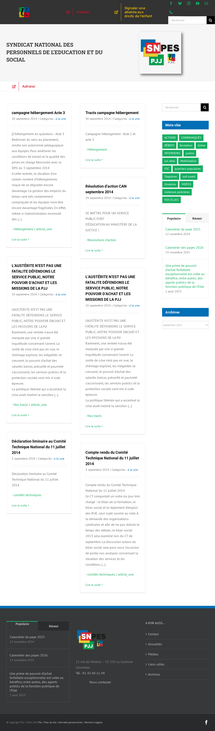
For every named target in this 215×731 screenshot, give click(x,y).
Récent (197, 218)
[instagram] (188, 3)
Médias (153, 654)
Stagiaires (170, 176)
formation (186, 145)
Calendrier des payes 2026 (184, 247)
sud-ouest (188, 176)
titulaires (170, 184)
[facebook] (171, 3)
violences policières (177, 192)
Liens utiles (156, 664)
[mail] (206, 3)
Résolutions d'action (101, 240)
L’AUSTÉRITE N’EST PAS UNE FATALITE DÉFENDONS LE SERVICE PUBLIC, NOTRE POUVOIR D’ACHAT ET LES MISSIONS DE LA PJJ (37, 277)
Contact (153, 634)
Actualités (155, 644)
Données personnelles (70, 722)
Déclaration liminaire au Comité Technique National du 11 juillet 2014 (39, 447)
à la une (61, 119)
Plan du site (50, 722)
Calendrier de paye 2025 (183, 229)
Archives (154, 674)
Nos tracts (21, 404)
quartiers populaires (188, 169)
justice (190, 153)
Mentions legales (93, 722)
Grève (201, 145)
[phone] (171, 12)
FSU (40, 722)
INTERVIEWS (172, 153)
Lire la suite (19, 239)
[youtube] (197, 3)
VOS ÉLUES (171, 200)
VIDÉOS (186, 184)
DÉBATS (169, 145)
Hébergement (23, 229)
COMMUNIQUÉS (191, 137)
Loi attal (169, 161)
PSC (166, 169)
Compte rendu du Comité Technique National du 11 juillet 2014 (112, 458)
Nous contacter (100, 682)
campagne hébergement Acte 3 (38, 112)
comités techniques (27, 495)
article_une (44, 229)
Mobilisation (188, 161)
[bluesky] (180, 3)
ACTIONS (170, 137)
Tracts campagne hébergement (112, 112)
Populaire (174, 218)
